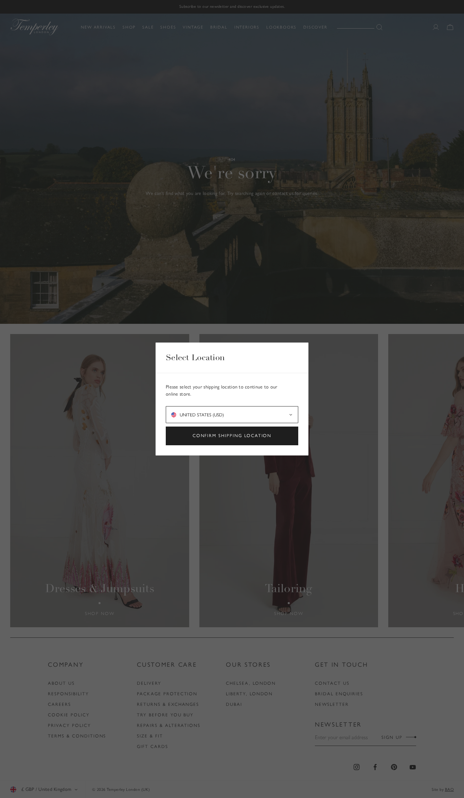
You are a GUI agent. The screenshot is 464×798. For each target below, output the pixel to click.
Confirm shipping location (232, 435)
